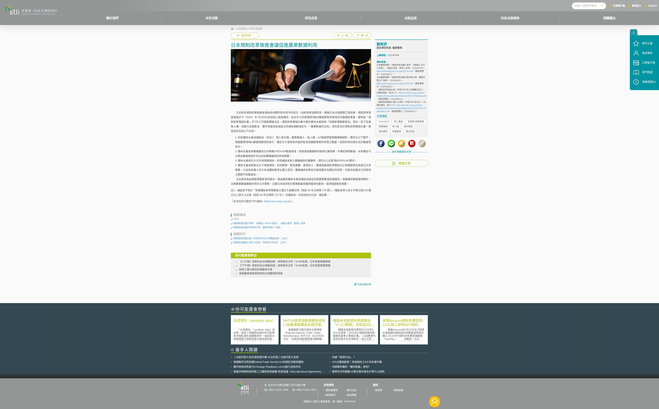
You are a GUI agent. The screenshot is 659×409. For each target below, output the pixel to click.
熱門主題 (647, 43)
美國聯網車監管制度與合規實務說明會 (261, 273)
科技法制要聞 (255, 29)
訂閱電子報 (619, 5)
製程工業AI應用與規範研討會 (255, 269)
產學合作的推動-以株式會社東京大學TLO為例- (358, 371)
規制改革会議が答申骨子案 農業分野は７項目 (257, 227)
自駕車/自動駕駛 (416, 121)
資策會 (378, 390)
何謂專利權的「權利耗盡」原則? (350, 366)
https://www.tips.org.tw (277, 201)
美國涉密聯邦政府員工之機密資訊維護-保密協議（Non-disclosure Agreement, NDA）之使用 (277, 371)
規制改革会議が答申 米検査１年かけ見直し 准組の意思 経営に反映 (269, 223)
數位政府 (410, 131)
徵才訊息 (351, 390)
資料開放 (408, 126)
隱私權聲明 (332, 390)
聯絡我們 (330, 395)
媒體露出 (609, 18)
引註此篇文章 (364, 284)
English (652, 5)
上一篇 (343, 35)
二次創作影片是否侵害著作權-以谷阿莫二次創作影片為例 (266, 357)
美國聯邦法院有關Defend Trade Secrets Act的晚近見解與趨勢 (268, 361)
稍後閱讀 (649, 81)
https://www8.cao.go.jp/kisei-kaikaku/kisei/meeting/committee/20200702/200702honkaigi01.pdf (401, 108)
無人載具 (398, 121)
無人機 (395, 126)
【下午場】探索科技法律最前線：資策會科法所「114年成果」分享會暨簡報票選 (284, 265)
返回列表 (246, 35)
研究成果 (311, 18)
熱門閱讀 (647, 72)
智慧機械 (383, 126)
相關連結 (398, 390)
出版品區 (410, 18)
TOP (434, 390)
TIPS (236, 219)
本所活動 (212, 18)
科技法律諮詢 (510, 18)
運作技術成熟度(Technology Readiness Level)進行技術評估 (267, 366)
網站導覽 (351, 395)
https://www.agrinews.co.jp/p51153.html (395, 83)
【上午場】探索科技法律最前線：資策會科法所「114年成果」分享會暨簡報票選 (284, 261)
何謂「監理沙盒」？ (343, 357)
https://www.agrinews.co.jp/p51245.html (395, 71)
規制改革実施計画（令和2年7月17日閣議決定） (260, 238)
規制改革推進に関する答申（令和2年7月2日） (260, 242)
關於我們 (112, 18)
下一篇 (362, 35)
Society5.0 (384, 121)
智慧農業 (396, 131)
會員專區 (647, 52)
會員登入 (636, 5)
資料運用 (383, 131)
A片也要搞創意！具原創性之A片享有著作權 (357, 361)
